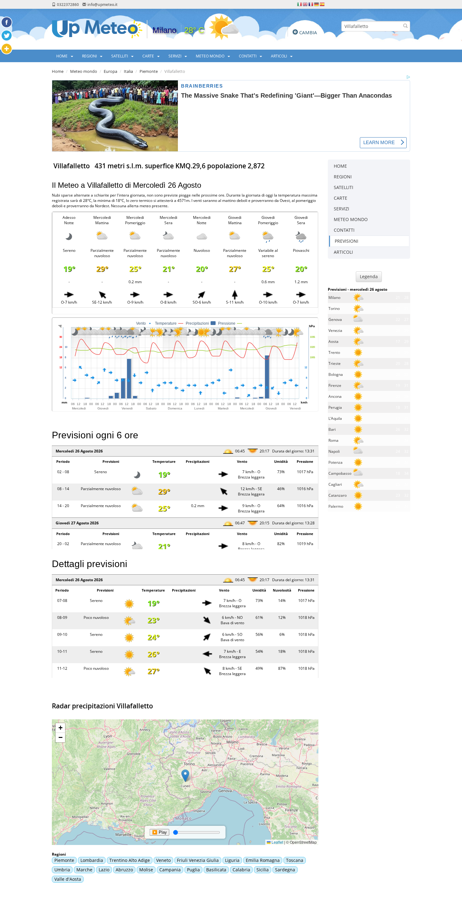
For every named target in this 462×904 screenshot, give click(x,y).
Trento (334, 352)
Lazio (104, 870)
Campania (170, 870)
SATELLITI (120, 55)
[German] (317, 4)
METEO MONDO (210, 55)
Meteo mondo (83, 71)
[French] (311, 4)
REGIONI (90, 55)
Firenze (334, 385)
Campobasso (339, 473)
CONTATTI (248, 55)
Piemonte (149, 71)
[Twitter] (7, 35)
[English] (305, 4)
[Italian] (300, 4)
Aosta (333, 341)
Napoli (334, 451)
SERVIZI (175, 55)
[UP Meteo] (97, 28)
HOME (62, 55)
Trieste (334, 363)
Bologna (335, 374)
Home (57, 71)
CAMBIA (308, 32)
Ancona (335, 396)
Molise (146, 870)
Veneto (163, 860)
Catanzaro (337, 495)
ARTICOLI (279, 55)
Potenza (335, 462)
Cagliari (335, 484)
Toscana (294, 860)
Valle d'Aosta (67, 879)
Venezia (335, 330)
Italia (128, 71)
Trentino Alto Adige (129, 860)
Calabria (241, 870)
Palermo (335, 506)
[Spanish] (322, 4)
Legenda (369, 276)
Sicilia (262, 870)
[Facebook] (7, 22)
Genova (335, 319)
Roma (333, 440)
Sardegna (285, 870)
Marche (84, 870)
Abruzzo (124, 870)
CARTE (148, 55)
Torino (334, 308)
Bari (332, 429)
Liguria (232, 860)
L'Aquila (335, 418)
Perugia (335, 407)
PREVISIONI (346, 241)
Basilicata (216, 870)
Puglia (193, 870)
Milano (334, 297)
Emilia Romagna (263, 860)
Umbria (62, 870)
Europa (110, 71)
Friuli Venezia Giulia (198, 860)
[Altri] (7, 49)
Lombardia (91, 860)
